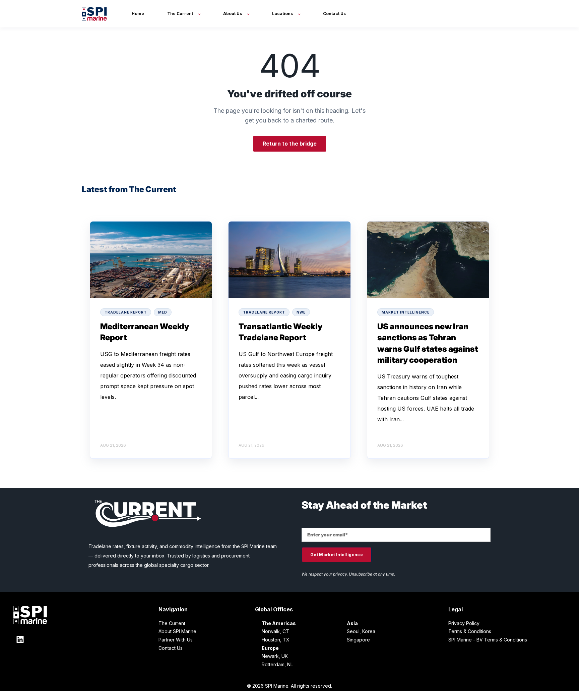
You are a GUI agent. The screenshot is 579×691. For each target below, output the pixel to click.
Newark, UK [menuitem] (275, 656)
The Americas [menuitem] (279, 623)
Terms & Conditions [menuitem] (469, 631)
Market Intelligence (406, 312)
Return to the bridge (290, 143)
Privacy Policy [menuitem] (463, 623)
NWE (301, 312)
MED (162, 312)
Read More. (132, 397)
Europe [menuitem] (270, 648)
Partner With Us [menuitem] (175, 639)
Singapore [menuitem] (358, 639)
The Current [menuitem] (171, 623)
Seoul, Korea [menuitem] (361, 631)
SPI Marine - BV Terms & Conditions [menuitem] (487, 639)
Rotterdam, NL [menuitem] (277, 664)
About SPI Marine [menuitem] (177, 631)
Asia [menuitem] (352, 623)
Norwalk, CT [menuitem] (275, 631)
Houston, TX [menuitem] (276, 639)
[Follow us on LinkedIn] (20, 639)
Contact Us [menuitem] (170, 648)
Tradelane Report (126, 312)
